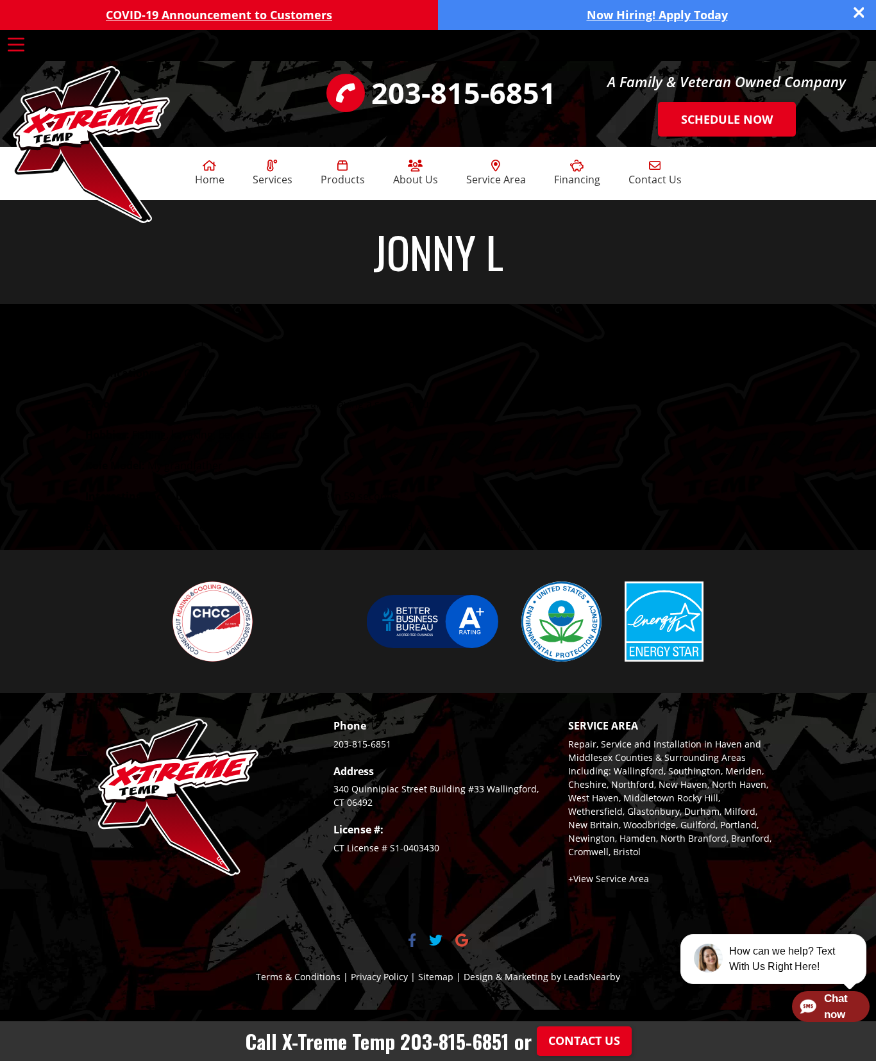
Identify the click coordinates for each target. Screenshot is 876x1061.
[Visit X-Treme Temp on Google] (462, 941)
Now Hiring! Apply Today (657, 14)
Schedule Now (727, 119)
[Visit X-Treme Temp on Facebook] (412, 941)
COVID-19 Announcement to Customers (219, 14)
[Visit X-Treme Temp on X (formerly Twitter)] (436, 941)
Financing (577, 179)
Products (343, 179)
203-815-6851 (362, 744)
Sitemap (435, 977)
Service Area (496, 179)
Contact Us (655, 179)
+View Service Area (608, 879)
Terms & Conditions (298, 977)
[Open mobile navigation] (16, 45)
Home (209, 179)
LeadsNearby (592, 977)
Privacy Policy (379, 977)
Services (272, 179)
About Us (415, 179)
